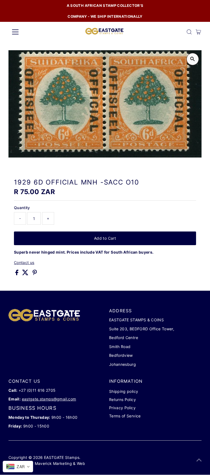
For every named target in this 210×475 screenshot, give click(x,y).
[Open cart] (198, 31)
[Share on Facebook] (17, 273)
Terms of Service (125, 416)
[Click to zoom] (192, 59)
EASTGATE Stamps (61, 457)
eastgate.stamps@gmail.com (49, 399)
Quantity (22, 207)
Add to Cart (105, 238)
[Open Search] (189, 31)
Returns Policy (122, 399)
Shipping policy (123, 391)
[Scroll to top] (199, 460)
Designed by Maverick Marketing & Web (47, 463)
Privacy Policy (122, 407)
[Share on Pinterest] (35, 273)
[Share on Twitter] (26, 273)
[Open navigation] (31, 32)
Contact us (24, 263)
